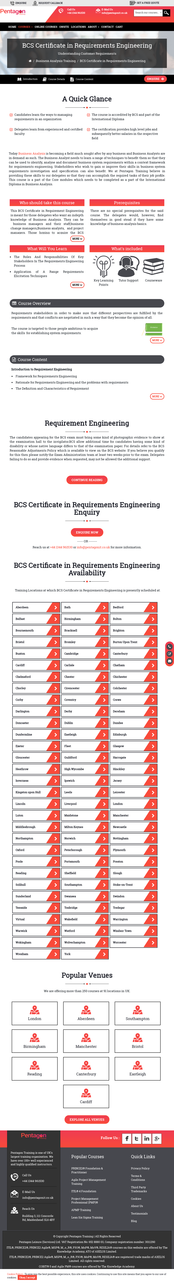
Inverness (22, 780)
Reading (21, 873)
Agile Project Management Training (88, 1181)
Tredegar (119, 907)
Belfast (20, 619)
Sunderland (23, 896)
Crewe (117, 699)
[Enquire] (169, 661)
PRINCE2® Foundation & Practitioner (87, 1170)
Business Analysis (31, 153)
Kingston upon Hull (28, 792)
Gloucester (23, 757)
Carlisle (69, 665)
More (76, 238)
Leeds (68, 792)
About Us (137, 1206)
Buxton (20, 653)
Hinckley (119, 769)
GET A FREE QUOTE (147, 2)
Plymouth (119, 850)
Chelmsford (23, 676)
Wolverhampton (74, 942)
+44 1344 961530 (76, 12)
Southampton (73, 884)
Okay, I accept (27, 1277)
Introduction (30, 79)
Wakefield (70, 919)
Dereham (119, 711)
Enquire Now (87, 532)
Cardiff (20, 665)
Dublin (68, 723)
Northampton (24, 838)
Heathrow (22, 769)
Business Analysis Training (56, 61)
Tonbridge (70, 907)
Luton (19, 815)
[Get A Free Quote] (169, 654)
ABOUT (93, 26)
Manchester (121, 815)
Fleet (67, 746)
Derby (68, 711)
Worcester (119, 942)
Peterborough (73, 850)
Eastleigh (70, 734)
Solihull (21, 884)
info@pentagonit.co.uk (114, 12)
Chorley (21, 688)
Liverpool (70, 803)
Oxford (20, 850)
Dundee (118, 723)
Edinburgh (120, 734)
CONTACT (107, 26)
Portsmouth (72, 861)
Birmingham (72, 619)
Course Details (56, 79)
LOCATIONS (78, 26)
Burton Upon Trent (125, 642)
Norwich (69, 838)
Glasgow (118, 746)
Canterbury (120, 653)
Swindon (118, 896)
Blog (134, 1221)
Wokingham (23, 942)
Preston (118, 861)
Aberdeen (22, 607)
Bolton (117, 619)
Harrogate (119, 757)
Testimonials (139, 1213)
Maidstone (71, 815)
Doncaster (22, 723)
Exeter (20, 746)
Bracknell (70, 630)
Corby (19, 699)
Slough (117, 873)
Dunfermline (24, 734)
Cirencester (72, 688)
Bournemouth (25, 630)
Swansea (70, 896)
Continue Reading (87, 480)
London (118, 803)
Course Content (84, 79)
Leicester (119, 792)
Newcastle (120, 827)
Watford (69, 931)
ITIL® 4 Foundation (83, 1191)
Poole (19, 861)
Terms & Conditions (138, 1178)
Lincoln (20, 803)
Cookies (136, 1198)
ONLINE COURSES (46, 26)
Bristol (20, 642)
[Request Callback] (169, 646)
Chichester (120, 676)
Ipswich (69, 780)
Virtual (20, 919)
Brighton (118, 630)
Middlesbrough (25, 827)
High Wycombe (74, 769)
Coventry (70, 699)
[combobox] (148, 13)
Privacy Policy (140, 1168)
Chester (69, 676)
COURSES (24, 26)
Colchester (120, 688)
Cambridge (71, 653)
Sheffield (70, 873)
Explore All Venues (87, 1119)
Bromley (69, 642)
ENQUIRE (21, 3)
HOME (12, 26)
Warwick (21, 931)
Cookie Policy (15, 1274)
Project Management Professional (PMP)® (84, 1200)
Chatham (119, 665)
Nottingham (120, 838)
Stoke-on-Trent (123, 884)
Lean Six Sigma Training (87, 1217)
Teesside (21, 907)
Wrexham (22, 954)
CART (119, 26)
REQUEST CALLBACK (50, 3)
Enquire (154, 79)
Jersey (117, 780)
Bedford (118, 607)
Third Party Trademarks (139, 1189)
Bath (67, 607)
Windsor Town (122, 931)
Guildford (70, 757)
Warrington (120, 919)
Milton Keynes (73, 827)
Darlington (22, 711)
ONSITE (64, 26)
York (67, 954)
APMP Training (81, 1210)
